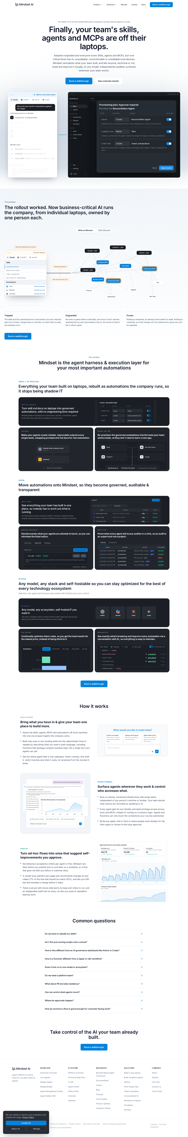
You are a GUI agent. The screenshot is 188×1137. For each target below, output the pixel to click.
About (154, 1073)
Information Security (91, 1124)
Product (96, 4)
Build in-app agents (132, 1073)
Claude (15, 100)
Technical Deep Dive (76, 1077)
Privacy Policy (28, 1117)
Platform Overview (76, 1073)
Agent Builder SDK (48, 1096)
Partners (127, 1110)
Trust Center (157, 1091)
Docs (143, 4)
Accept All (26, 1123)
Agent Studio (73, 1087)
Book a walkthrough (161, 4)
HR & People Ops (131, 1087)
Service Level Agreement (60, 1127)
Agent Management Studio (51, 1091)
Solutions (110, 4)
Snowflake (128, 1105)
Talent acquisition (131, 1091)
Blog (98, 1090)
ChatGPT (26, 100)
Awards (155, 1077)
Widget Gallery (46, 1082)
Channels (72, 1096)
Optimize (72, 1100)
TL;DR (70, 1082)
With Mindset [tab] (104, 230)
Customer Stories (103, 1108)
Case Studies (101, 1099)
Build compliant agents (133, 1077)
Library (134, 4)
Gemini (37, 100)
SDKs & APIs (73, 1091)
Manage (36, 1129)
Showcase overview (48, 1073)
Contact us (156, 1087)
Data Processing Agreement (114, 1124)
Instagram (154, 1127)
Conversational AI (131, 1096)
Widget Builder (46, 1087)
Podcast (99, 1094)
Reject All (16, 1129)
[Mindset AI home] (24, 4)
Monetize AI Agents (132, 1100)
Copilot (47, 100)
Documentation (102, 1080)
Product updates (103, 1103)
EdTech (127, 1082)
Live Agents (45, 1077)
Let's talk (156, 1082)
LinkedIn (153, 1124)
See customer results (108, 81)
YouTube (162, 1124)
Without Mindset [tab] (85, 230)
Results (124, 4)
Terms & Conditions (58, 1124)
